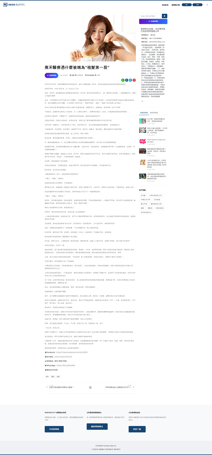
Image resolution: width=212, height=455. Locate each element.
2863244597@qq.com (157, 42)
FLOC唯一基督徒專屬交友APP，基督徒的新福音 (156, 120)
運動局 (150, 208)
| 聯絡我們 (116, 449)
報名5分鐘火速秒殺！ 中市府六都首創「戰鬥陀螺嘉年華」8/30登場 (157, 130)
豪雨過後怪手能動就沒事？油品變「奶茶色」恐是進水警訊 (156, 151)
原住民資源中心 (146, 212)
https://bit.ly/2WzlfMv (66, 365)
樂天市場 (144, 204)
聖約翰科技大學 (156, 204)
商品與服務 (91, 75)
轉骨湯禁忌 (160, 208)
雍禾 (47, 376)
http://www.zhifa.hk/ (63, 357)
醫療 (52, 376)
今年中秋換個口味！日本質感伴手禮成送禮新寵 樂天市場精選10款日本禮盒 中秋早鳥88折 (157, 163)
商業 (98, 75)
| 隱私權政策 (109, 449)
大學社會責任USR (155, 195)
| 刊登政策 (95, 449)
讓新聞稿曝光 (97, 426)
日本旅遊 (157, 200)
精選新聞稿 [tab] (144, 113)
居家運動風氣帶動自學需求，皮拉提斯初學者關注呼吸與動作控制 (156, 176)
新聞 (73, 75)
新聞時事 (80, 75)
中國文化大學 (145, 200)
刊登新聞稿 (54, 429)
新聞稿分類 (176, 5)
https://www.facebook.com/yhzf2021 (72, 352)
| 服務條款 (101, 449)
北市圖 (143, 195)
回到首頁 (165, 5)
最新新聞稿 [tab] (154, 113)
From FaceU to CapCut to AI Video (156, 141)
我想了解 (137, 429)
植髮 (58, 376)
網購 (142, 208)
